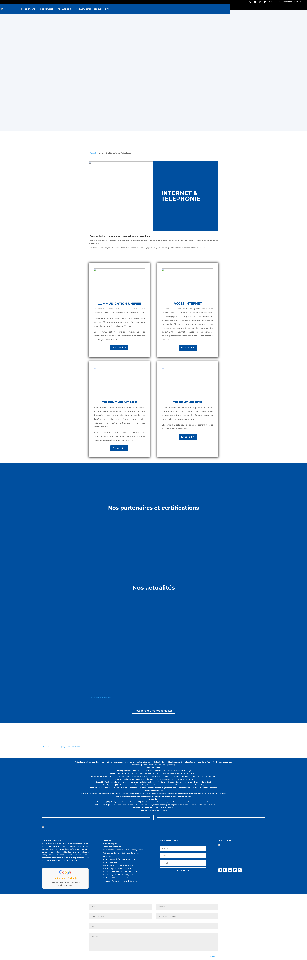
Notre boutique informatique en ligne (119, 859)
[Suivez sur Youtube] (230, 870)
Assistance (287, 2)
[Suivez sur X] (235, 870)
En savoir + (119, 347)
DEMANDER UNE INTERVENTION (180, 108)
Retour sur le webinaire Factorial (108, 669)
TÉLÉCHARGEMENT (102, 108)
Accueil (93, 153)
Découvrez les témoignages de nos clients (61, 747)
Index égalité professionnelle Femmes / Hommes (124, 850)
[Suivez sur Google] (240, 870)
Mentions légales (110, 844)
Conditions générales (112, 847)
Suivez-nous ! (265, 2)
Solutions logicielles (99, 610)
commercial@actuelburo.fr (100, 84)
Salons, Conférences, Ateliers (103, 673)
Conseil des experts (99, 642)
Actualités (107, 856)
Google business (249, 2)
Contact (297, 2)
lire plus (94, 620)
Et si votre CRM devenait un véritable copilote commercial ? (123, 638)
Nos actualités (83, 9)
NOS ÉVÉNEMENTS (101, 9)
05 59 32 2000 (274, 2)
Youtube (255, 2)
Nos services (46, 9)
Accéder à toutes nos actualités (153, 710)
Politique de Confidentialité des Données (121, 853)
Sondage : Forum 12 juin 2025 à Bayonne (120, 881)
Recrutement (64, 9)
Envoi (212, 57)
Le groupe (30, 9)
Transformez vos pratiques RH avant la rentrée (116, 606)
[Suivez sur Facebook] (220, 870)
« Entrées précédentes (101, 697)
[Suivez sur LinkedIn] (225, 870)
